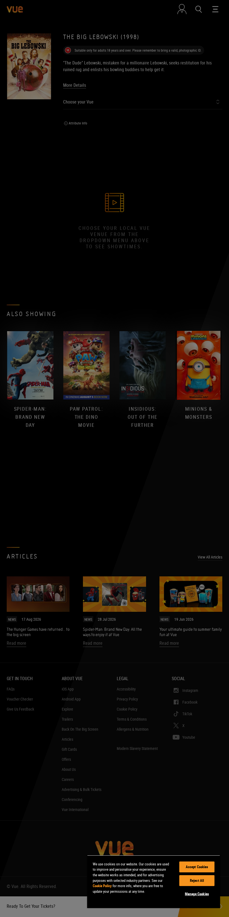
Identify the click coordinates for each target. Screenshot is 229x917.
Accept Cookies (197, 866)
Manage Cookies (197, 893)
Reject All (197, 880)
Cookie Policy (102, 885)
